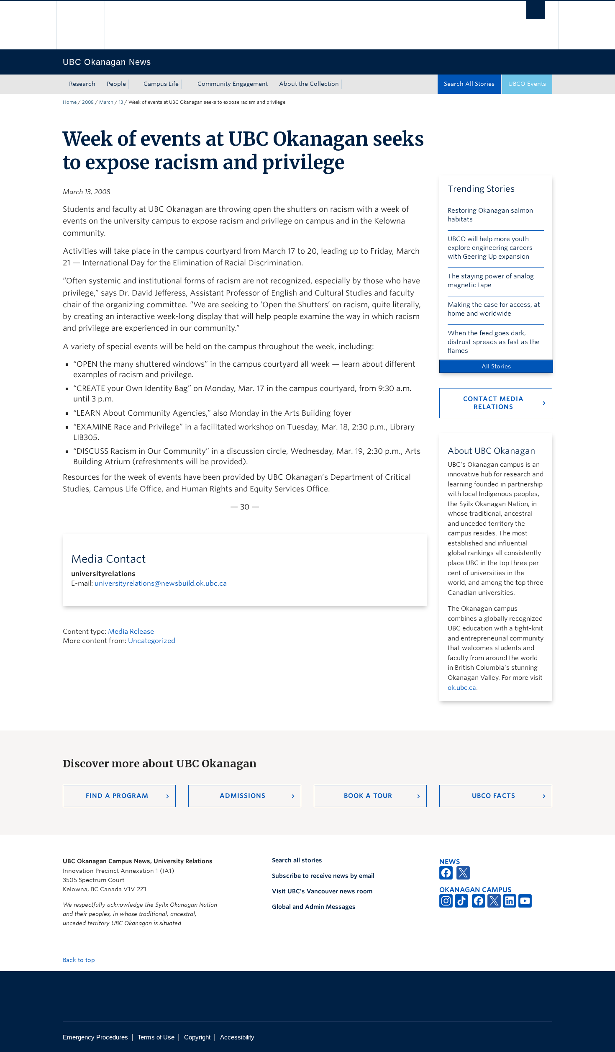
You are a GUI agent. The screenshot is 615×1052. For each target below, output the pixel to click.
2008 (88, 102)
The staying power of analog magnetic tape (491, 281)
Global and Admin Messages (314, 906)
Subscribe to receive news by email (323, 875)
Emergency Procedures (95, 1037)
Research (82, 83)
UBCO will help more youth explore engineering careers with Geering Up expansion (490, 247)
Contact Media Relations (493, 403)
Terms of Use (156, 1037)
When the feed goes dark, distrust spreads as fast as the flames (494, 342)
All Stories (496, 366)
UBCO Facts (493, 796)
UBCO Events (527, 83)
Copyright (197, 1037)
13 (121, 102)
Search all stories (297, 860)
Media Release (131, 631)
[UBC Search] (535, 10)
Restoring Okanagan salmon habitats (490, 215)
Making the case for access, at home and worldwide (494, 309)
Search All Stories (469, 83)
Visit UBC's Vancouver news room (322, 891)
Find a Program (117, 796)
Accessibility (237, 1037)
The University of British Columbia (80, 25)
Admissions (243, 796)
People (116, 83)
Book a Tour (368, 796)
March (106, 102)
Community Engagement (232, 83)
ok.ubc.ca (462, 688)
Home (70, 102)
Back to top (80, 960)
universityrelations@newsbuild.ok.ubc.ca (161, 583)
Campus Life (161, 83)
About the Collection (309, 83)
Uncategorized (151, 641)
